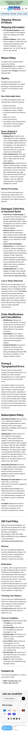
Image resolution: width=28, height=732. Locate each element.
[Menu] (2, 8)
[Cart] (26, 8)
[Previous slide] (1, 3)
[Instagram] (11, 719)
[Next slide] (26, 3)
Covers (19, 14)
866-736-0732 (13, 683)
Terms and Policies (14, 729)
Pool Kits (13, 14)
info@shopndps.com (9, 608)
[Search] (5, 8)
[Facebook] (8, 719)
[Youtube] (14, 719)
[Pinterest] (19, 719)
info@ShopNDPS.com (8, 66)
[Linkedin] (17, 719)
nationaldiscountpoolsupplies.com (12, 541)
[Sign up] (23, 698)
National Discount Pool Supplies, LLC (14, 725)
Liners (25, 14)
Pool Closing (5, 14)
